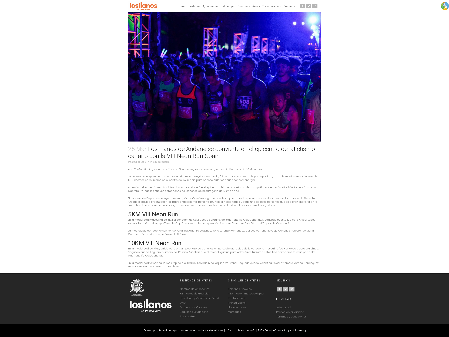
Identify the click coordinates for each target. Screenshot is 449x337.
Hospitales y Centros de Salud (199, 298)
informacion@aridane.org (289, 330)
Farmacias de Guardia (194, 293)
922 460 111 (264, 330)
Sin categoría (161, 161)
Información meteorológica (246, 293)
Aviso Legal (283, 307)
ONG (183, 302)
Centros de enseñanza (195, 289)
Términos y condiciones (291, 316)
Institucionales (237, 298)
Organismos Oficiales (193, 307)
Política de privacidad (290, 312)
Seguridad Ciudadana (194, 312)
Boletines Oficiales (240, 289)
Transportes (187, 316)
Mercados (234, 312)
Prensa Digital (237, 302)
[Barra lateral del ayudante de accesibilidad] (445, 6)
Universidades (237, 307)
